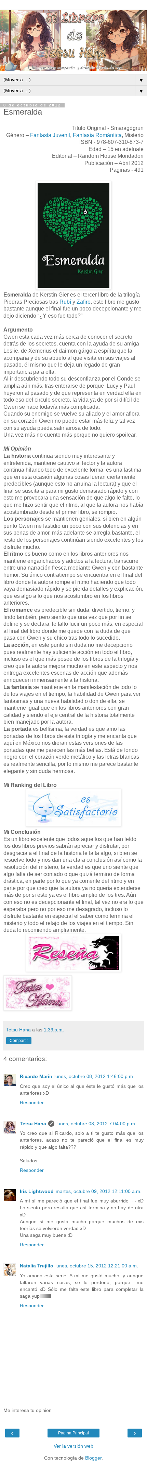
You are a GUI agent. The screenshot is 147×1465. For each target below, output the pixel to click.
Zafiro (84, 302)
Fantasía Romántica (97, 135)
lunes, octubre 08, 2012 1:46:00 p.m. (94, 1076)
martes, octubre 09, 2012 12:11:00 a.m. (99, 1191)
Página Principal (73, 1433)
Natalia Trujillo (36, 1265)
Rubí (65, 302)
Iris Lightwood (37, 1191)
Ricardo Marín (36, 1076)
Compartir (19, 1040)
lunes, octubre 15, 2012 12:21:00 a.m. (96, 1265)
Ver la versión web (73, 1446)
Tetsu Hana (33, 1123)
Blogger (93, 1458)
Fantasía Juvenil (50, 135)
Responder (32, 1102)
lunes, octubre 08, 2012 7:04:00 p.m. (96, 1123)
